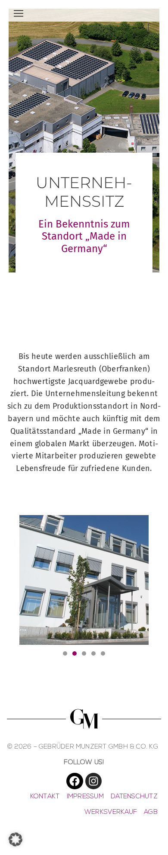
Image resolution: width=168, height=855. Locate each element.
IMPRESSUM (85, 797)
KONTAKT (45, 797)
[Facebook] (74, 781)
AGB (151, 812)
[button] (65, 653)
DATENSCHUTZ (134, 797)
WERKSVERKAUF (110, 812)
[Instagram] (93, 781)
